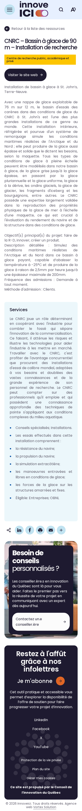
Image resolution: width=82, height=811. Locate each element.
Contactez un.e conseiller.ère (29, 621)
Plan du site (41, 769)
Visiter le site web (23, 74)
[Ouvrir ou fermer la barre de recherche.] (61, 9)
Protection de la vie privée (41, 760)
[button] (9, 9)
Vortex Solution (44, 807)
